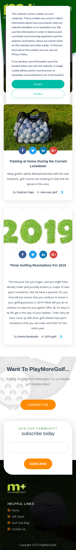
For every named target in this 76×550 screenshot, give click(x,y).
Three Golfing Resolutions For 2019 (38, 265)
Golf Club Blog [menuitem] (20, 523)
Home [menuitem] (15, 510)
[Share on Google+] (53, 150)
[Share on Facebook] (22, 150)
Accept (38, 84)
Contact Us (38, 405)
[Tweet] (33, 150)
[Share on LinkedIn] (43, 150)
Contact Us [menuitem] (18, 529)
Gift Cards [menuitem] (18, 516)
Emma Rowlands (28, 336)
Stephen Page (25, 192)
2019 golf (50, 336)
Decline (38, 93)
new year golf (48, 192)
